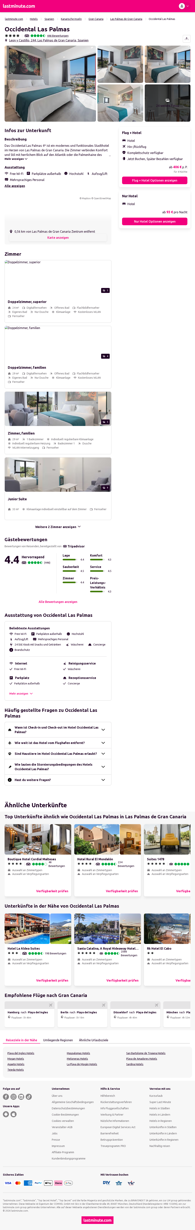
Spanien (49, 19)
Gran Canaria (96, 19)
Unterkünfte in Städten (163, 1127)
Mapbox (86, 198)
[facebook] (6, 1097)
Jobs (55, 1133)
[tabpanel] (97, 1062)
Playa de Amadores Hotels (141, 1058)
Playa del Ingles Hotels (20, 1053)
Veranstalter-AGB (62, 1127)
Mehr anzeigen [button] (18, 693)
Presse (56, 1139)
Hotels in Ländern (159, 1114)
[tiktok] (29, 1097)
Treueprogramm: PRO (113, 1146)
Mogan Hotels (15, 1058)
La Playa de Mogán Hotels (82, 1064)
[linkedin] (21, 1097)
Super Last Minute (160, 1102)
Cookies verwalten (63, 1120)
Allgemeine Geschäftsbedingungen (73, 1102)
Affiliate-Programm (63, 1152)
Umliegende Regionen (58, 1040)
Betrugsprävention (112, 1139)
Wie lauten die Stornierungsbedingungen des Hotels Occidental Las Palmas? (53, 767)
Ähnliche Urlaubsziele (93, 1040)
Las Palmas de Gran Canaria (126, 19)
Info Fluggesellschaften (115, 1108)
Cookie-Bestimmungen (65, 1114)
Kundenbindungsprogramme (69, 1158)
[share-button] (187, 39)
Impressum (58, 1146)
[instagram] (13, 1097)
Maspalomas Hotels (78, 1053)
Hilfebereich (108, 1095)
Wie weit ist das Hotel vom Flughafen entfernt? (50, 743)
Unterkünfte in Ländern (163, 1133)
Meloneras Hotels (77, 1058)
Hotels (34, 19)
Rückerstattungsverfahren (116, 1102)
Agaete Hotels (15, 1064)
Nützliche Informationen (115, 1120)
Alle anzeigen (15, 186)
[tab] (21, 1040)
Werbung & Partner (112, 1114)
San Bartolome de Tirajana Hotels (145, 1053)
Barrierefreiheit (110, 1133)
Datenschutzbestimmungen (68, 1108)
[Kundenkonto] (184, 6)
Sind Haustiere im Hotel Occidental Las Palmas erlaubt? (56, 753)
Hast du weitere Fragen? (33, 780)
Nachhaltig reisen (159, 1146)
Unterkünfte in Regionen (163, 1139)
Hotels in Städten (159, 1108)
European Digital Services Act (118, 1127)
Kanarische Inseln (71, 19)
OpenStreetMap (102, 198)
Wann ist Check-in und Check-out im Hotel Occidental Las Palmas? (56, 730)
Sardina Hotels (134, 1064)
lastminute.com (14, 19)
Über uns (57, 1095)
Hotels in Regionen (160, 1120)
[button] (50, 84)
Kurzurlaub (156, 1095)
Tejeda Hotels (15, 1069)
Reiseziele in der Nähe (21, 1040)
